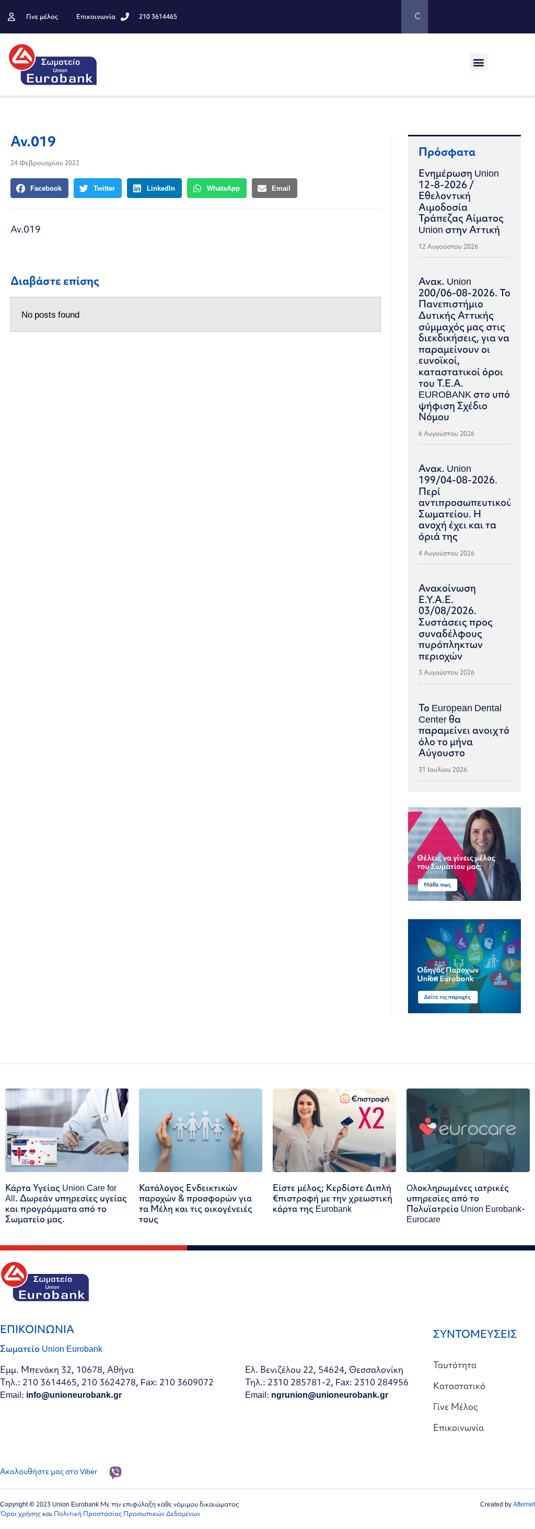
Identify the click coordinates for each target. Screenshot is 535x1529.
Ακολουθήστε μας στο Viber (48, 1471)
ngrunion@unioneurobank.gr (329, 1394)
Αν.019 (25, 229)
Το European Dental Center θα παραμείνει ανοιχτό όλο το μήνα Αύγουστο (463, 730)
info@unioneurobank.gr (74, 1394)
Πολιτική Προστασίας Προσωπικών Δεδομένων (127, 1513)
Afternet (524, 1504)
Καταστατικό (459, 1386)
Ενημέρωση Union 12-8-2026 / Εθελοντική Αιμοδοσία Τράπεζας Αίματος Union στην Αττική (461, 201)
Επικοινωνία (458, 1427)
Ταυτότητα (454, 1365)
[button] (478, 62)
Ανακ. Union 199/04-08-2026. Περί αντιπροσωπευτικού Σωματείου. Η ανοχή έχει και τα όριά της (465, 502)
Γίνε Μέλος (455, 1406)
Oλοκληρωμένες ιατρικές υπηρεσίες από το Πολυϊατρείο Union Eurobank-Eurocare (465, 1203)
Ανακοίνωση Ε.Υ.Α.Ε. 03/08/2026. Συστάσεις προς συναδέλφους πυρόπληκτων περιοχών (455, 622)
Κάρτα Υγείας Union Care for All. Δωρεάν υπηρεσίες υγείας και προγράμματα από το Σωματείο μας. (66, 1203)
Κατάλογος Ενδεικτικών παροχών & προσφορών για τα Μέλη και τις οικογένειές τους (195, 1203)
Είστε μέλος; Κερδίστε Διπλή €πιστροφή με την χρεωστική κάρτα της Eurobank (332, 1198)
